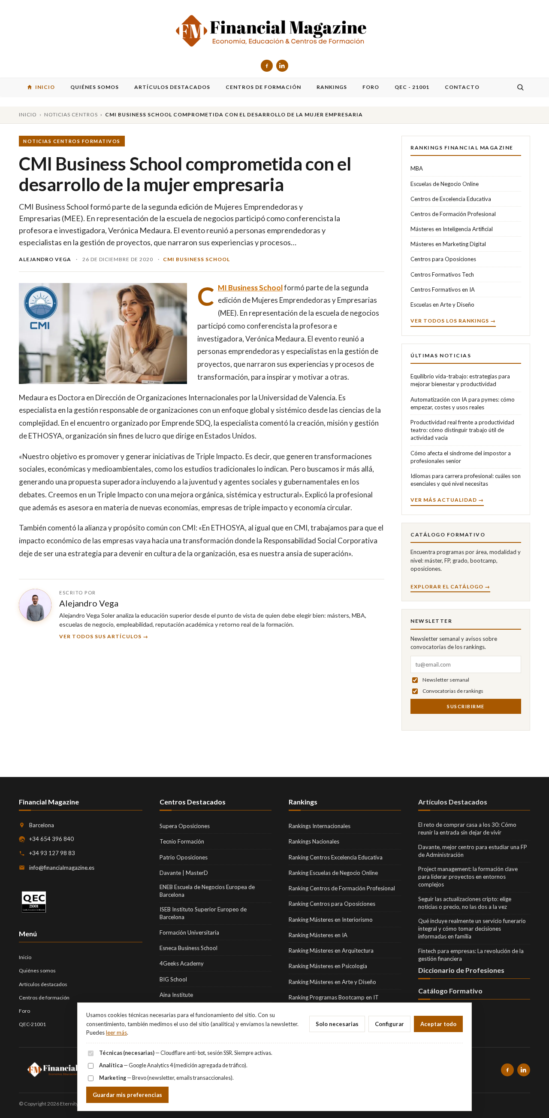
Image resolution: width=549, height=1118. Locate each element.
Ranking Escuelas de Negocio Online (333, 872)
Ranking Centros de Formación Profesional (342, 888)
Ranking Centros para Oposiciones (332, 903)
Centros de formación (44, 997)
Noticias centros (71, 114)
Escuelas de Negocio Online (444, 183)
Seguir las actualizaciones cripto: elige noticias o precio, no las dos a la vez (464, 903)
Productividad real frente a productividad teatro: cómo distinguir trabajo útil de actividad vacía (462, 430)
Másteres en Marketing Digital (448, 244)
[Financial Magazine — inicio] (274, 31)
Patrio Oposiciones (184, 857)
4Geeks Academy (182, 963)
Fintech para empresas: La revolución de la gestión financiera (471, 954)
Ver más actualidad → (447, 500)
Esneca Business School (188, 947)
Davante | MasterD (184, 872)
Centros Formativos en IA (442, 289)
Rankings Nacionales (314, 841)
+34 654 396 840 (51, 838)
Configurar (389, 1024)
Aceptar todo (438, 1024)
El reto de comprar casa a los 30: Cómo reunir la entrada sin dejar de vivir (467, 828)
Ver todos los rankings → (453, 320)
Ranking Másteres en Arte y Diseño (332, 981)
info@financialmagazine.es (61, 867)
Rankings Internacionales (319, 826)
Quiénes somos (37, 970)
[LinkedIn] (282, 66)
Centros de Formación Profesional (453, 213)
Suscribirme (466, 706)
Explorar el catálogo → (450, 586)
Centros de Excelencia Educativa (450, 198)
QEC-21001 (32, 1024)
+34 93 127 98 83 (52, 853)
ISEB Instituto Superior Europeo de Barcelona (203, 913)
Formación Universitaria (189, 932)
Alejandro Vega (88, 603)
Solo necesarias (337, 1024)
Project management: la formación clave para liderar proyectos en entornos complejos (468, 876)
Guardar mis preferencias (127, 1094)
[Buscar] (520, 87)
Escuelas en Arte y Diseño (442, 304)
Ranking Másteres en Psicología (328, 966)
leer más (116, 1032)
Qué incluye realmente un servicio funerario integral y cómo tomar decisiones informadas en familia (472, 928)
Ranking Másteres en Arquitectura (331, 950)
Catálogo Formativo (450, 991)
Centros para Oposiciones (443, 259)
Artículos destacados (43, 984)
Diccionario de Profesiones (461, 970)
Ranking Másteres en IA (318, 935)
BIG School (173, 979)
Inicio (28, 114)
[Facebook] (267, 66)
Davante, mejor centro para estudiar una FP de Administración (472, 851)
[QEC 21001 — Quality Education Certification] (34, 902)
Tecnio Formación (182, 841)
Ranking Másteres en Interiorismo (331, 919)
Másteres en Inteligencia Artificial (451, 228)
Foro (24, 1011)
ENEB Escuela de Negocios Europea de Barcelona (207, 890)
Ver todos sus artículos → (103, 636)
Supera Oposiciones (185, 826)
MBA (416, 168)
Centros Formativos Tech (442, 274)
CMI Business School (196, 259)
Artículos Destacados (452, 802)
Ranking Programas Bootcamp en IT (334, 997)
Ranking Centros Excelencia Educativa (336, 857)
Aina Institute (176, 994)
